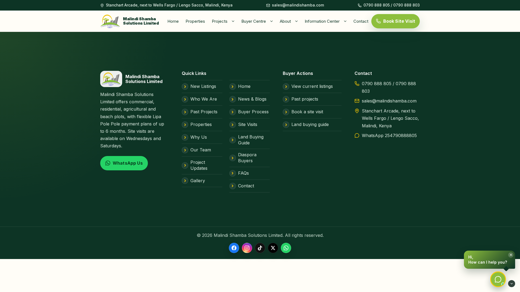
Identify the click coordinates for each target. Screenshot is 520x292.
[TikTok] (260, 248)
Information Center (322, 21)
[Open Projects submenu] (234, 21)
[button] (489, 260)
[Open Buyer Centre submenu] (272, 21)
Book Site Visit (399, 21)
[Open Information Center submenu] (346, 21)
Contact (360, 21)
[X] (273, 248)
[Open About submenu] (297, 21)
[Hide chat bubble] (511, 283)
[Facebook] (234, 248)
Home (173, 21)
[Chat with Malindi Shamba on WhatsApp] (498, 279)
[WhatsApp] (286, 248)
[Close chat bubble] (511, 255)
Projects (219, 21)
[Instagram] (247, 248)
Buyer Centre (253, 21)
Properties (195, 21)
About (285, 21)
